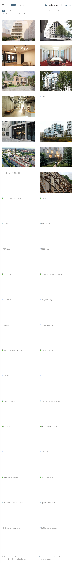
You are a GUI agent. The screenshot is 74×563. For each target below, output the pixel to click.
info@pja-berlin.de (21, 559)
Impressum (69, 557)
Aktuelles (21, 5)
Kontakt (61, 557)
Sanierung (19, 11)
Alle (4, 11)
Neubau (10, 11)
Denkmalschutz (15, 14)
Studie (26, 14)
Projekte (13, 5)
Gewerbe (5, 14)
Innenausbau (29, 11)
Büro (28, 5)
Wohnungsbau (40, 11)
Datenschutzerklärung (45, 559)
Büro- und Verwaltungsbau (56, 11)
